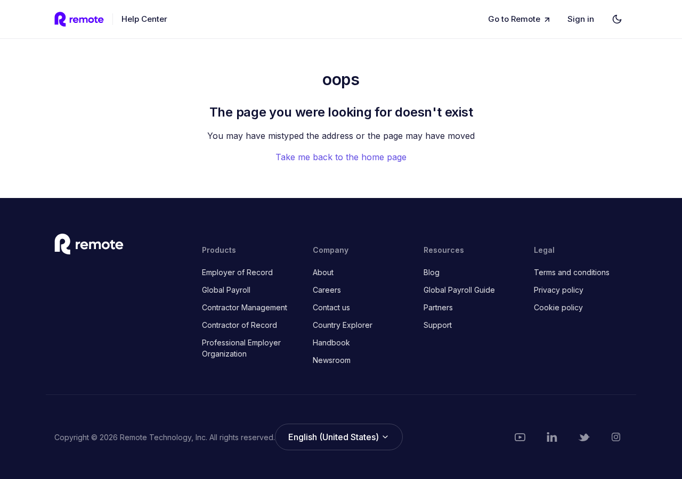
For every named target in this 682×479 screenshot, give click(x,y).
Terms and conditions (572, 272)
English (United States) (334, 437)
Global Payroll (226, 289)
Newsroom (332, 360)
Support (438, 324)
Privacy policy (558, 289)
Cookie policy (558, 307)
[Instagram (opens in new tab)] (616, 437)
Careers (327, 289)
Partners (438, 307)
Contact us (331, 307)
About (323, 272)
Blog (432, 272)
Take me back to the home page (341, 157)
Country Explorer (342, 324)
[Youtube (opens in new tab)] (520, 437)
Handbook (331, 342)
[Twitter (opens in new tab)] (584, 437)
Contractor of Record (239, 324)
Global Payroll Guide (459, 289)
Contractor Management (244, 307)
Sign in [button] (580, 19)
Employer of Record (237, 272)
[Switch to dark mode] (617, 19)
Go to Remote (514, 19)
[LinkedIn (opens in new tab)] (552, 437)
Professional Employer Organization (241, 348)
